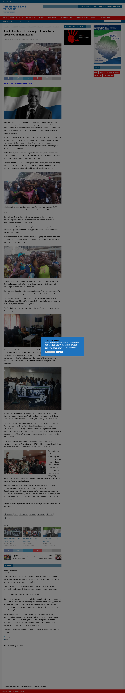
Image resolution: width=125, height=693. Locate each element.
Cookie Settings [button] (50, 352)
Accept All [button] (59, 352)
